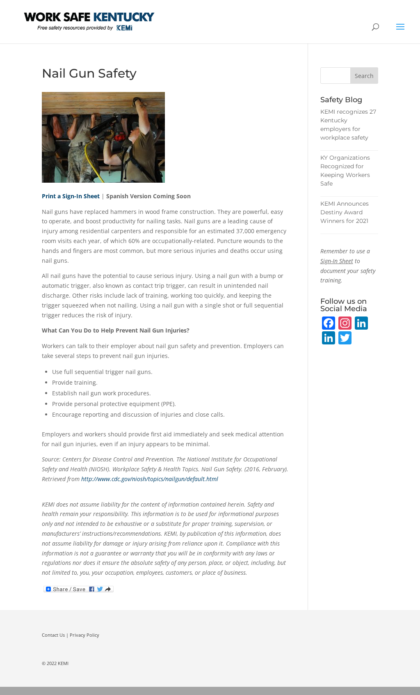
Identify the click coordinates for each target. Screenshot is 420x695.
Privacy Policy (84, 635)
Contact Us (53, 635)
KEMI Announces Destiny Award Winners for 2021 (344, 212)
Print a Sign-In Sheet (71, 196)
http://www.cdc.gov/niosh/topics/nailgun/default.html (149, 479)
